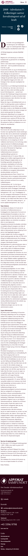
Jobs (2, 546)
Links (3, 533)
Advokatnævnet (5, 536)
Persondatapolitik (5, 541)
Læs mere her (4, 528)
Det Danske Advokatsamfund (12, 487)
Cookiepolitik (4, 539)
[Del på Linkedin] (18, 26)
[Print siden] (18, 29)
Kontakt (4, 504)
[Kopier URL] (22, 26)
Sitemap (3, 544)
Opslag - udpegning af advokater (10, 549)
